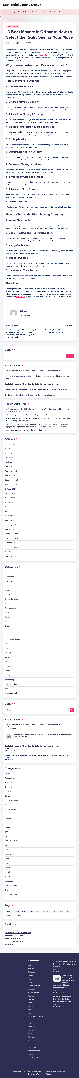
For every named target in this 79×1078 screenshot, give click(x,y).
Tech (68, 911)
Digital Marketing (11, 599)
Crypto (8, 590)
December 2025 (11, 480)
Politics (46, 911)
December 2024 (11, 534)
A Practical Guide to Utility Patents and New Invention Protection (32, 371)
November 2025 (11, 484)
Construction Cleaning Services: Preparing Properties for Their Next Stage (36, 389)
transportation (11, 684)
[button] (25, 316)
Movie (7, 657)
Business (8, 581)
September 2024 (11, 547)
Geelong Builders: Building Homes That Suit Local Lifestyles (30, 395)
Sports (7, 675)
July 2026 (9, 449)
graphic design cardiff (14, 941)
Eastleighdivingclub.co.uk (22, 4)
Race (53, 911)
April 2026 (9, 462)
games (7, 630)
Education (9, 603)
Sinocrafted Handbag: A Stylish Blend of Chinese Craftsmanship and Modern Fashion (37, 377)
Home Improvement (12, 639)
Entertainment (10, 608)
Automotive (9, 577)
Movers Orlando (45, 55)
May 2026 (9, 457)
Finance (8, 617)
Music (38, 911)
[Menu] (75, 4)
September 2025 (11, 493)
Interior (8, 644)
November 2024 (11, 538)
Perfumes (8, 666)
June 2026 (9, 453)
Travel (7, 689)
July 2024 (9, 552)
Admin (23, 311)
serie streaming (11, 930)
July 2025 (9, 502)
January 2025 (10, 529)
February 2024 (11, 556)
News (7, 662)
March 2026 (10, 466)
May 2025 (9, 511)
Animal (8, 911)
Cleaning (8, 586)
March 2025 (10, 520)
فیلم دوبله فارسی (11, 409)
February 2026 (11, 471)
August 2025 (10, 498)
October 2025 (10, 489)
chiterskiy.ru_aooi (12, 415)
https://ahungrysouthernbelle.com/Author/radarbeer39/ (27, 424)
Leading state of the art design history (32, 430)
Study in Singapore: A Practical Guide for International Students (32, 384)
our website (20, 297)
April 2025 (9, 516)
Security (8, 671)
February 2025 (11, 525)
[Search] (72, 710)
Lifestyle (8, 653)
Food (7, 621)
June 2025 (9, 507)
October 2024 (10, 543)
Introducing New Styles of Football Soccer (38, 415)
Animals (8, 572)
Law (6, 648)
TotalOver (9, 944)
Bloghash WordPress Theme (39, 1074)
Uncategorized (12, 26)
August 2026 (10, 444)
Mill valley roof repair (14, 935)
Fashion (8, 612)
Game (7, 626)
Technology (9, 680)
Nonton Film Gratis (13, 938)
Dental (7, 594)
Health (7, 635)
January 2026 (10, 475)
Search (9, 349)
